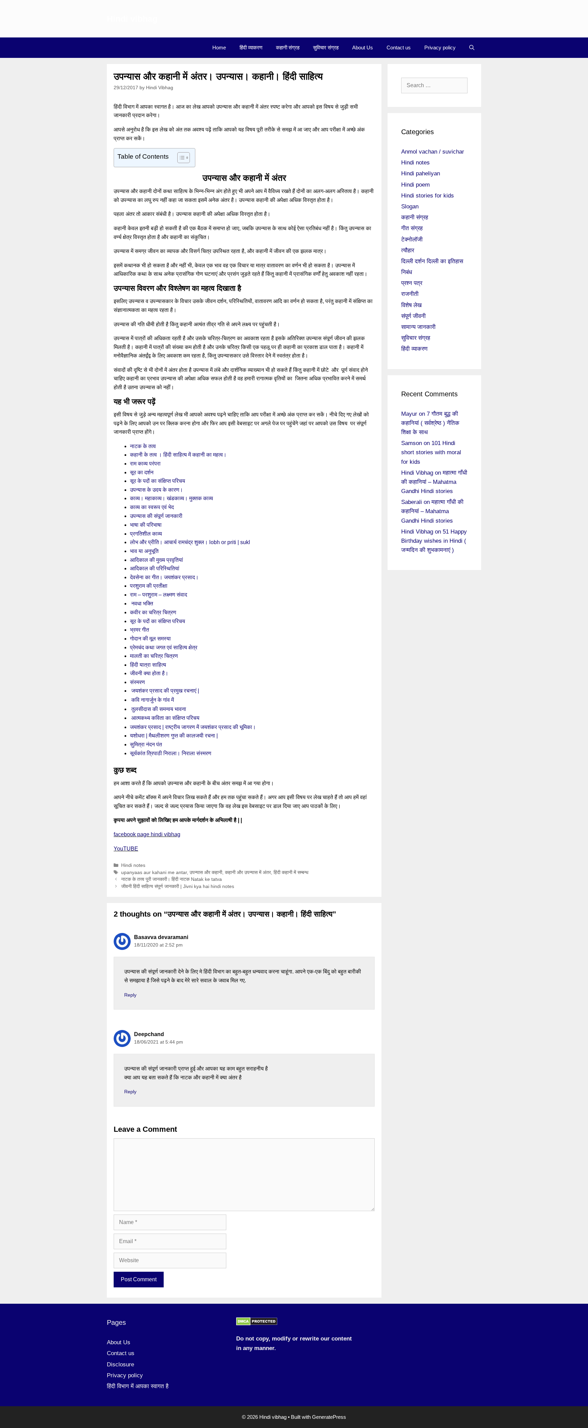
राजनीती (410, 294)
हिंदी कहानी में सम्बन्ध (291, 872)
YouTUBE (126, 849)
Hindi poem (415, 184)
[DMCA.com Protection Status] (256, 1323)
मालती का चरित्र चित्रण (154, 656)
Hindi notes (133, 865)
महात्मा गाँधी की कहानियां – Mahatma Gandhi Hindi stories (434, 482)
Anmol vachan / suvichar (432, 151)
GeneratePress (329, 1417)
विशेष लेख (411, 305)
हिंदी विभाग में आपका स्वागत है (137, 1386)
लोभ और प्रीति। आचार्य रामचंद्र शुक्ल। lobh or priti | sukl (190, 542)
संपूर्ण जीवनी (413, 316)
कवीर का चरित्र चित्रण (153, 612)
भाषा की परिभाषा (146, 525)
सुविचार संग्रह (326, 47)
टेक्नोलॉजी (412, 239)
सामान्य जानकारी (418, 327)
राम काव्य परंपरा (145, 463)
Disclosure (120, 1364)
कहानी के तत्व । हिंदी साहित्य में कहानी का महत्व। (178, 455)
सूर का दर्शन (142, 472)
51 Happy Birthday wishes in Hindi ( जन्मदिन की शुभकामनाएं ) (434, 540)
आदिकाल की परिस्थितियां (155, 568)
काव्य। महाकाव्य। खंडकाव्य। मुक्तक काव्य (171, 498)
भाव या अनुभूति (144, 551)
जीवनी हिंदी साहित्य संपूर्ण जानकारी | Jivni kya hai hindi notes (177, 886)
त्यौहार (407, 250)
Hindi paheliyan (420, 173)
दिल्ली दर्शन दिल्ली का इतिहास (432, 261)
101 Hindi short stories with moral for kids (431, 452)
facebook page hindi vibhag (147, 834)
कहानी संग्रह (287, 47)
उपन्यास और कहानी (206, 872)
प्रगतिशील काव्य (146, 534)
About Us (362, 47)
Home (219, 47)
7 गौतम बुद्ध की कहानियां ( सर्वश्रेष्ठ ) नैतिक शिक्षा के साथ (430, 423)
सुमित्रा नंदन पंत (146, 744)
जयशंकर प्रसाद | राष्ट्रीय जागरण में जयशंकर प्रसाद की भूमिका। (193, 727)
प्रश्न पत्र (411, 283)
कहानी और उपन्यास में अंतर (248, 872)
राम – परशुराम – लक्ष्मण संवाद (158, 595)
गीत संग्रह (412, 228)
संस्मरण (137, 682)
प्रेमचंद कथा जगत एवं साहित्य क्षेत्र (163, 647)
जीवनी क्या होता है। (149, 673)
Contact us (399, 47)
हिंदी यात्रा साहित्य (148, 665)
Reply (130, 995)
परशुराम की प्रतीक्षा (149, 586)
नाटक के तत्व (143, 446)
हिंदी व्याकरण (251, 47)
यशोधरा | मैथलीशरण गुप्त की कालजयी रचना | (174, 736)
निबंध (406, 272)
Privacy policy (440, 47)
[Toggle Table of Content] (180, 157)
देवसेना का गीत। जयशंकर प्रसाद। (164, 577)
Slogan (410, 206)
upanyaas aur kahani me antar (154, 872)
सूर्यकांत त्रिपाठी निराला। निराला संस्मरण (170, 753)
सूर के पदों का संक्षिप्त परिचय (157, 481)
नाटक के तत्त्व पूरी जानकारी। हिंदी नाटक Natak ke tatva (171, 879)
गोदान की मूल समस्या (150, 638)
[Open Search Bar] (471, 47)
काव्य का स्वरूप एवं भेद (152, 507)
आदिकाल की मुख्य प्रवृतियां (156, 560)
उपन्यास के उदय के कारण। (156, 490)
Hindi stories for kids (427, 195)
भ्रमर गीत (139, 630)
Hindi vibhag (132, 18)
